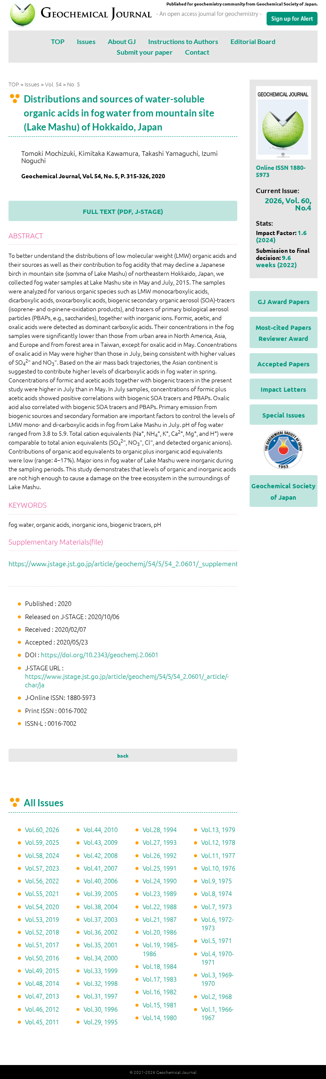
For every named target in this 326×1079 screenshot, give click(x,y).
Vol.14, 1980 (160, 1017)
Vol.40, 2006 (101, 880)
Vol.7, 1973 (216, 906)
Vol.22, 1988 (160, 906)
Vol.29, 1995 (101, 1021)
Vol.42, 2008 (101, 855)
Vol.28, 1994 (160, 829)
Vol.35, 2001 (101, 944)
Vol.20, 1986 (160, 931)
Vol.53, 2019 (42, 919)
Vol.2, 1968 (216, 996)
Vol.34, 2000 (101, 957)
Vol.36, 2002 (101, 931)
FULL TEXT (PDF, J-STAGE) (123, 211)
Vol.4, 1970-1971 (217, 957)
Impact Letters (283, 389)
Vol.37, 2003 (101, 919)
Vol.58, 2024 (42, 855)
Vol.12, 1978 (218, 842)
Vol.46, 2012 (42, 1008)
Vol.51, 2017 (42, 944)
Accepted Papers (283, 364)
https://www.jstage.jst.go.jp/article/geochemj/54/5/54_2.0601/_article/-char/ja (127, 680)
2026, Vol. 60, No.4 (288, 203)
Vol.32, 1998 (101, 983)
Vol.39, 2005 (101, 893)
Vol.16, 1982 (160, 991)
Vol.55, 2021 (42, 893)
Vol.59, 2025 (42, 842)
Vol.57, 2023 (42, 867)
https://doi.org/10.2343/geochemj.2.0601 (99, 654)
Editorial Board (252, 41)
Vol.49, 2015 (42, 970)
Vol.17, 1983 (160, 978)
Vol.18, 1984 (160, 966)
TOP (58, 41)
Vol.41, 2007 (101, 867)
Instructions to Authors (183, 41)
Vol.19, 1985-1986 (160, 948)
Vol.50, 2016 (42, 957)
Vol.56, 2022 (42, 880)
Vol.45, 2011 (42, 1021)
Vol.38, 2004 (101, 906)
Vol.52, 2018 (42, 931)
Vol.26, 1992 (160, 855)
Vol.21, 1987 (160, 919)
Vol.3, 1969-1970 (217, 979)
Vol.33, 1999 (101, 970)
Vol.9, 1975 (216, 880)
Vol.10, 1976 (218, 867)
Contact (197, 52)
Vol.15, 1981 (160, 1004)
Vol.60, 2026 (42, 829)
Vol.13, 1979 (218, 829)
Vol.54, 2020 (42, 906)
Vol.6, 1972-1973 (217, 923)
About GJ (122, 41)
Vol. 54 (53, 84)
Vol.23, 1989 (160, 893)
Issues (86, 41)
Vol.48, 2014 (42, 983)
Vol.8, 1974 (216, 893)
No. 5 (73, 84)
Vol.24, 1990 (160, 880)
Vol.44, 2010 (101, 829)
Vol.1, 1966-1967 (217, 1013)
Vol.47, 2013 (42, 995)
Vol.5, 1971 (216, 940)
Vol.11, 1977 (218, 855)
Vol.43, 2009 (101, 842)
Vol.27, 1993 (160, 842)
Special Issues (283, 415)
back (123, 755)
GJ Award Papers (283, 301)
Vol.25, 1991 (160, 867)
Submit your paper (145, 52)
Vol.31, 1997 (101, 995)
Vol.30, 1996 (101, 1008)
